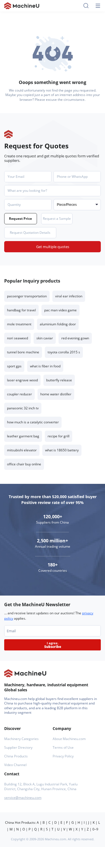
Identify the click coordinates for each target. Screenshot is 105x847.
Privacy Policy (63, 756)
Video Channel (15, 764)
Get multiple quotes (52, 246)
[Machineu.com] (21, 5)
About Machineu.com (69, 738)
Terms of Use (63, 747)
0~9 (95, 829)
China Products (16, 756)
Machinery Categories (21, 738)
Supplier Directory (18, 747)
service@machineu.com (22, 797)
